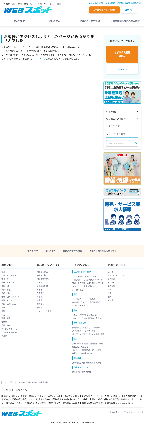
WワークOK (77, 286)
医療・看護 (6, 289)
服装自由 (84, 347)
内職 (109, 293)
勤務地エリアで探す (115, 119)
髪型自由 (76, 347)
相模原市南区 (42, 272)
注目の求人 (54, 21)
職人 (109, 297)
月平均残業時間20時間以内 (83, 363)
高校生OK (90, 283)
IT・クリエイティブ (9, 329)
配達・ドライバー (8, 300)
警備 (3, 307)
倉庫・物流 (6, 325)
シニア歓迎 (76, 280)
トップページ (39, 58)
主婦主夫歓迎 (77, 276)
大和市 (39, 300)
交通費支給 (76, 327)
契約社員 (111, 279)
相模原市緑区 (42, 275)
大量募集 (95, 334)
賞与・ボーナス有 (79, 318)
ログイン (129, 10)
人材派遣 (111, 282)
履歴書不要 (86, 372)
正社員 (110, 272)
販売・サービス (7, 282)
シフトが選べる (78, 305)
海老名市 (40, 304)
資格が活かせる (90, 286)
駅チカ (87, 331)
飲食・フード (6, 279)
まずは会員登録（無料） (104, 10)
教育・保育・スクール (10, 297)
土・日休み (76, 299)
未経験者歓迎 (88, 280)
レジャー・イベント (9, 332)
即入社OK (76, 372)
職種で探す (111, 112)
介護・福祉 (6, 293)
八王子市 (40, 293)
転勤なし (76, 353)
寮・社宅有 (96, 350)
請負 (109, 289)
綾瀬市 (39, 307)
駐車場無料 (96, 327)
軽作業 (4, 321)
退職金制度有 (86, 353)
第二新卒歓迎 (77, 289)
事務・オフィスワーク (10, 275)
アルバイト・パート (116, 275)
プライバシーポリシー (132, 412)
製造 (3, 314)
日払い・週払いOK (80, 315)
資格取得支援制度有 (80, 343)
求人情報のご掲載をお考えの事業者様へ (125, 3)
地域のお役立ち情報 (90, 21)
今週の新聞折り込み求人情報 (125, 21)
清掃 (3, 311)
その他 (4, 336)
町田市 (39, 282)
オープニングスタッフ (81, 334)
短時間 (99, 363)
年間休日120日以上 (94, 302)
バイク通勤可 (77, 331)
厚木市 (39, 289)
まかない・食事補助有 (81, 350)
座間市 (39, 297)
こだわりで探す (113, 126)
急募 (102, 334)
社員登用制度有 (96, 343)
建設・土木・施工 (8, 304)
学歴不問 (99, 280)
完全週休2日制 (78, 302)
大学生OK (100, 283)
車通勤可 (86, 327)
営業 (3, 272)
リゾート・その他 (44, 311)
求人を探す (19, 21)
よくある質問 (97, 3)
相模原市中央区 (43, 279)
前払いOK (93, 315)
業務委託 (111, 286)
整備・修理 (6, 318)
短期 (93, 331)
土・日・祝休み (89, 299)
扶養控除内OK (90, 276)
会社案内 (115, 412)
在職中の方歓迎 (78, 283)
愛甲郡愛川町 (42, 286)
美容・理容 (6, 286)
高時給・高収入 (94, 318)
